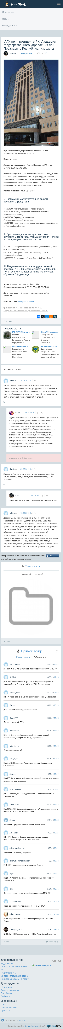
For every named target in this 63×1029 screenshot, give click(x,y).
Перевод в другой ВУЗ (14, 722)
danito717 (14, 469)
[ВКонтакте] (38, 316)
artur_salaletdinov (17, 848)
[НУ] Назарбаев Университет (21, 346)
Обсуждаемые (9, 25)
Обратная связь (9, 1007)
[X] (43, 316)
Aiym (12, 873)
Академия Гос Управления (15, 310)
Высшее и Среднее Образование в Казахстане (24, 824)
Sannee (13, 774)
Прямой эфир (31, 651)
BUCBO (13, 677)
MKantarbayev (16, 513)
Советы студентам (10, 990)
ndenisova (14, 730)
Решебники (6, 993)
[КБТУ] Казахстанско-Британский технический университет (30, 697)
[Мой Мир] (47, 316)
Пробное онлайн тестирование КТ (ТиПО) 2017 (24, 906)
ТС (26, 495)
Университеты (26, 53)
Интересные (8, 12)
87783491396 (15, 901)
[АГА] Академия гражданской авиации (20, 710)
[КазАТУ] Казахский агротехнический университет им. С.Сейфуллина (50, 332)
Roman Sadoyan (32, 1026)
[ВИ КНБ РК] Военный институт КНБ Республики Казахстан (30, 934)
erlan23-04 (14, 804)
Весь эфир (53, 941)
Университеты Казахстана (14, 975)
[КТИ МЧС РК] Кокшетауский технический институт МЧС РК (30, 669)
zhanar (13, 820)
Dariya (18, 412)
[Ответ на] (37, 412)
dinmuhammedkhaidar (20, 860)
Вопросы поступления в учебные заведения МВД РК (27, 893)
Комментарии (23, 657)
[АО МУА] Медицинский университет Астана (21, 332)
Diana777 (14, 718)
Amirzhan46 (15, 664)
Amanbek (14, 832)
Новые (5, 18)
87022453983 (15, 789)
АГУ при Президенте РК (26, 307)
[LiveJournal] (55, 316)
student (13, 53)
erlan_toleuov (16, 914)
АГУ (39, 307)
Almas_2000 (15, 692)
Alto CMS (22, 1020)
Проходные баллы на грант (15, 978)
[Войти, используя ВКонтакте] (52, 556)
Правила (5, 1010)
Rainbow (14, 380)
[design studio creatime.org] (54, 1026)
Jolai (11, 888)
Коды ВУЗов (7, 963)
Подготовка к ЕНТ (9, 972)
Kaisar (12, 705)
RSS (8, 641)
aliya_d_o (14, 758)
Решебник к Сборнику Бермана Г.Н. (19, 852)
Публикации (40, 657)
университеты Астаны (38, 310)
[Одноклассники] (51, 316)
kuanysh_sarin (16, 929)
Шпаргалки (6, 987)
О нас (4, 1004)
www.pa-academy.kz (26, 301)
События (5, 996)
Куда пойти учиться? (13, 750)
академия (10, 307)
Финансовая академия (50, 346)
